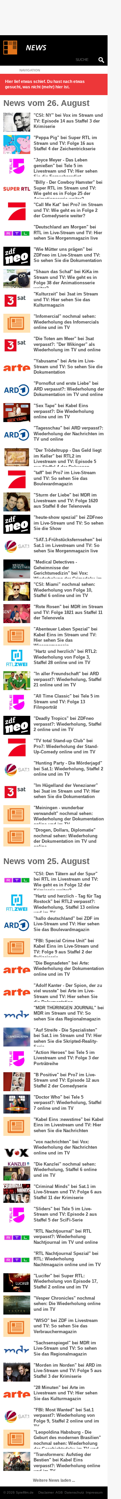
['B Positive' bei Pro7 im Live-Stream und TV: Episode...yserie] (16, 1081)
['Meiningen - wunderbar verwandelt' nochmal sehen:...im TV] (16, 814)
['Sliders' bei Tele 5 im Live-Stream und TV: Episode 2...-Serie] (16, 1215)
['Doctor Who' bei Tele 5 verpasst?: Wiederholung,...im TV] (16, 1104)
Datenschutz (74, 1492)
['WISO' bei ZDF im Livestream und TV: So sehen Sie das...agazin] (16, 1327)
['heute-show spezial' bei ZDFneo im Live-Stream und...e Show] (16, 524)
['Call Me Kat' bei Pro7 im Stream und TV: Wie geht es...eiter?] (16, 211)
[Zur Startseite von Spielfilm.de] (10, 53)
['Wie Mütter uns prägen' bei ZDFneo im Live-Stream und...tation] (16, 256)
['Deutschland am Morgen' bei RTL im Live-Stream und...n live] (16, 233)
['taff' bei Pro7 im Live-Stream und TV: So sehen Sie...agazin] (16, 479)
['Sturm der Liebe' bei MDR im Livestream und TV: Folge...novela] (16, 501)
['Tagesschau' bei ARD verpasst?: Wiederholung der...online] (16, 434)
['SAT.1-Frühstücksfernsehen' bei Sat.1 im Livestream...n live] (16, 546)
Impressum (94, 1492)
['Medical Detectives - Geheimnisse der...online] (16, 568)
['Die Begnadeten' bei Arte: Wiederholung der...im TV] (16, 970)
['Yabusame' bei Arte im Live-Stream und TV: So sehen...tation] (16, 367)
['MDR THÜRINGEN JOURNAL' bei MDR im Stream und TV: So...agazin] (16, 1014)
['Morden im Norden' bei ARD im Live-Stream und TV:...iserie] (16, 1372)
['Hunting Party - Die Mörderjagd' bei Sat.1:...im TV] (16, 769)
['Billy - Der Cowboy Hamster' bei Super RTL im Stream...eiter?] (16, 189)
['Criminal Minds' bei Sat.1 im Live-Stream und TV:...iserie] (16, 1193)
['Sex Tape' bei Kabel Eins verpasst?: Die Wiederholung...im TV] (16, 412)
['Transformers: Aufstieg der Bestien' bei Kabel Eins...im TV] (16, 1461)
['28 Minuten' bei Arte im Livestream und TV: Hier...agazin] (16, 1394)
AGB (59, 1492)
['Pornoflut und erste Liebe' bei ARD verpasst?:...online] (16, 390)
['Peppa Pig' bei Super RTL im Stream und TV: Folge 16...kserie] (16, 144)
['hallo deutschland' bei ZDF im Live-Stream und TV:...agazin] (16, 925)
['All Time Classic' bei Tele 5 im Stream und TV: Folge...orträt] (16, 702)
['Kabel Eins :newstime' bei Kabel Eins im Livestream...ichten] (16, 1126)
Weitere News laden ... (54, 1480)
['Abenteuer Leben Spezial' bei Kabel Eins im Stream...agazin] (16, 635)
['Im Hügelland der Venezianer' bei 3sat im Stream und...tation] (16, 792)
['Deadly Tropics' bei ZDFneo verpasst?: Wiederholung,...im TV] (16, 725)
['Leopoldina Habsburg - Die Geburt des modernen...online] (16, 1439)
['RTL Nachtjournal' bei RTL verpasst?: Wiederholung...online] (16, 1238)
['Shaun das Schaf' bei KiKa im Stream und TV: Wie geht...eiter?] (16, 278)
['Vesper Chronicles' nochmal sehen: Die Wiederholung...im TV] (16, 1305)
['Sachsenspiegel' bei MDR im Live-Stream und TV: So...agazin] (16, 1349)
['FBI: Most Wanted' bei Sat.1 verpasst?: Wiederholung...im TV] (16, 1416)
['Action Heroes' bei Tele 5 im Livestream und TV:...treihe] (16, 1059)
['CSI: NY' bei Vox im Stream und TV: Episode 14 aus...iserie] (16, 122)
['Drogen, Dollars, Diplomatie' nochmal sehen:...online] (16, 837)
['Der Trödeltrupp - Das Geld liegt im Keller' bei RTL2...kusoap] (16, 457)
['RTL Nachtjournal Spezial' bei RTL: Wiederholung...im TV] (16, 1260)
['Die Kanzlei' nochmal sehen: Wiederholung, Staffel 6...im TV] (16, 1171)
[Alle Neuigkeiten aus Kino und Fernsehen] (60, 48)
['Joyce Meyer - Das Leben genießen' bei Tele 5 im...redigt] (16, 166)
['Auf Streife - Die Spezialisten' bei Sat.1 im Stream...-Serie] (16, 1037)
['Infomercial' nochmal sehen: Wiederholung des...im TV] (16, 323)
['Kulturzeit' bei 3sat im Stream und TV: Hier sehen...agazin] (16, 300)
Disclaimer (46, 1492)
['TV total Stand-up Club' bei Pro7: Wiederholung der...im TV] (16, 747)
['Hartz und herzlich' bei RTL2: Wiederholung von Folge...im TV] (16, 658)
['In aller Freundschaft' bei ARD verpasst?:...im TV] (16, 680)
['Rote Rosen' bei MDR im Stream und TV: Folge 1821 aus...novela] (16, 613)
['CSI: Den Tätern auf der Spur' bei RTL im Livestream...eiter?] (16, 880)
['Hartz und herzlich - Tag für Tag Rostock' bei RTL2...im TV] (16, 903)
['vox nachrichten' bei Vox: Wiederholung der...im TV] (16, 1148)
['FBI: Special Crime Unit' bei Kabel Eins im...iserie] (16, 947)
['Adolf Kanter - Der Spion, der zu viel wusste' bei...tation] (16, 992)
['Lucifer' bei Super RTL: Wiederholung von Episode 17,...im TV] (16, 1282)
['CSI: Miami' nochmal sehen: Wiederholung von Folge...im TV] (16, 591)
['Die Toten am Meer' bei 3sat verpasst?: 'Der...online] (16, 345)
